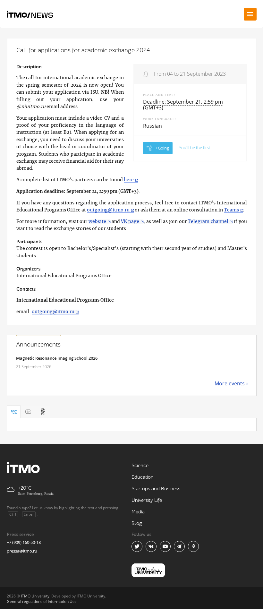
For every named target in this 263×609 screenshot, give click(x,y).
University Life (147, 500)
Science (140, 466)
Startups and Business (156, 489)
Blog (137, 523)
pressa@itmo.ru (22, 551)
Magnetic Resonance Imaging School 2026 (57, 358)
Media (138, 512)
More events (230, 383)
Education (143, 477)
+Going (162, 148)
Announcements (38, 344)
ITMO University (35, 596)
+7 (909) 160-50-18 (24, 542)
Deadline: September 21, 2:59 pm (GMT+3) (183, 104)
